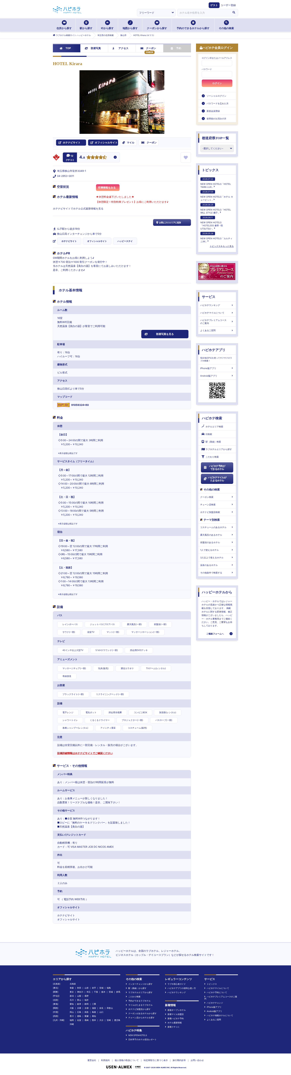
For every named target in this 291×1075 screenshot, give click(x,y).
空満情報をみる (107, 187)
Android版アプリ (208, 375)
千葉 (96, 992)
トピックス (210, 170)
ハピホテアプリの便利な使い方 (182, 988)
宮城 (101, 988)
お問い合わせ (197, 1060)
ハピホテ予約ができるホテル (217, 467)
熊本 (94, 1020)
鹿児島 (117, 1020)
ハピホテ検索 (212, 418)
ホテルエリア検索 (214, 426)
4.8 (82, 157)
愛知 (72, 1004)
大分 (101, 1020)
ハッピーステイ (125, 241)
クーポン (151, 48)
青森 (72, 988)
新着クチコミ (174, 1027)
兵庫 (79, 1008)
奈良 (101, 1008)
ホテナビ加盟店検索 (210, 512)
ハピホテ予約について (217, 992)
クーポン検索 (206, 497)
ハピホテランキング (210, 305)
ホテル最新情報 (175, 1022)
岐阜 (79, 1004)
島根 (94, 1012)
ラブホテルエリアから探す (219, 449)
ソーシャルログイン (216, 95)
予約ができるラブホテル (139, 1001)
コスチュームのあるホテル (213, 527)
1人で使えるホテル (209, 550)
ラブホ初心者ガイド (177, 984)
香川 (72, 1016)
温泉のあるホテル (209, 565)
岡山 (72, 1012)
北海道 (73, 984)
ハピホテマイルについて (212, 312)
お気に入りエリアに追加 (170, 222)
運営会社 (91, 1060)
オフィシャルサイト (97, 241)
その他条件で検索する (211, 572)
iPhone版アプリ (208, 368)
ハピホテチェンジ (215, 1003)
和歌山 (110, 1008)
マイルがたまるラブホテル (140, 1005)
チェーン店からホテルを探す (141, 1017)
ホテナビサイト (69, 241)
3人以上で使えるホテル (211, 557)
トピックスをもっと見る (222, 246)
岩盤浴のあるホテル (210, 542)
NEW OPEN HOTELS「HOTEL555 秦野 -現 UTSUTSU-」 (211, 223)
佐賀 (79, 1020)
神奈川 (80, 992)
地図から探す (130, 28)
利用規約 (105, 1060)
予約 (178, 48)
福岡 (72, 1020)
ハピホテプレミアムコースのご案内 (213, 321)
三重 (94, 1004)
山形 (87, 988)
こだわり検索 (212, 456)
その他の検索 (226, 28)
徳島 (79, 1016)
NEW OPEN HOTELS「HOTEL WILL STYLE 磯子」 (215, 208)
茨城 (111, 992)
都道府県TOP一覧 (215, 138)
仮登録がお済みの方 (216, 118)
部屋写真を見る (165, 334)
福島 (109, 988)
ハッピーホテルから (217, 592)
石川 (72, 1000)
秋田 (79, 988)
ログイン (217, 83)
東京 (72, 992)
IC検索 (209, 434)
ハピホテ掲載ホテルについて (220, 1015)
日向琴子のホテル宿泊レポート (142, 1039)
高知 (94, 1016)
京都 (87, 1008)
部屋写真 (96, 48)
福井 (87, 1000)
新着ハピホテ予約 (176, 1018)
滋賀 (94, 1008)
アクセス (123, 48)
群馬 (118, 992)
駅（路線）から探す (137, 988)
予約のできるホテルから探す (193, 28)
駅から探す (86, 28)
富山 (79, 1000)
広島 (79, 1012)
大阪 (72, 1008)
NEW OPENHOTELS (137, 1035)
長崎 (87, 1020)
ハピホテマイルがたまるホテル (217, 479)
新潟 (72, 996)
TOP (68, 48)
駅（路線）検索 (213, 441)
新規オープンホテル (177, 1010)
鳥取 (87, 1012)
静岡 (87, 1004)
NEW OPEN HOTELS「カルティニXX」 (216, 237)
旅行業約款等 (179, 1060)
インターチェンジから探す (140, 984)
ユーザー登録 (228, 5)
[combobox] (203, 12)
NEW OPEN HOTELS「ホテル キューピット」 (216, 195)
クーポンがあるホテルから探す (142, 1013)
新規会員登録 (213, 111)
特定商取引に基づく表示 (156, 1060)
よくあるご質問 (208, 330)
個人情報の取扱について (127, 1060)
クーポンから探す (157, 28)
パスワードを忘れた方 (218, 103)
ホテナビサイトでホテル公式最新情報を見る (78, 208)
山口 (101, 1012)
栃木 (103, 992)
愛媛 (87, 1016)
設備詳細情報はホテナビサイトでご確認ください (85, 753)
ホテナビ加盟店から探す (139, 1009)
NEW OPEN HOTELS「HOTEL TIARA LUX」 (215, 183)
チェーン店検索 (208, 504)
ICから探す (107, 28)
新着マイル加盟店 (176, 1014)
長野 (87, 996)
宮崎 (109, 1020)
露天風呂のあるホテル (211, 534)
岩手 (94, 988)
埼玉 (89, 992)
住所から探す (64, 28)
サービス (208, 297)
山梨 (79, 996)
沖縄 (72, 1024)
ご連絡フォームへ (215, 633)
